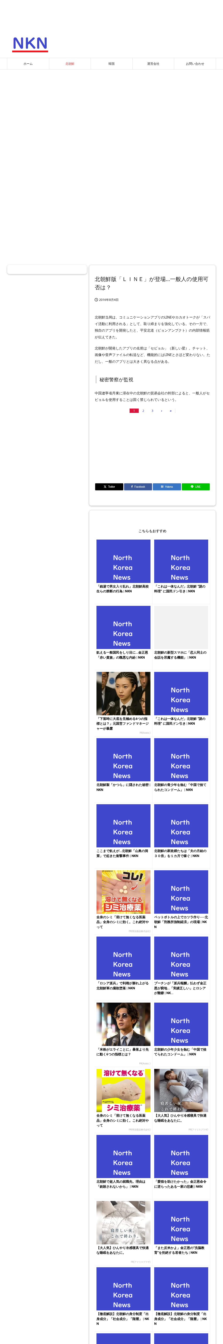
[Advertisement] (111, 104)
